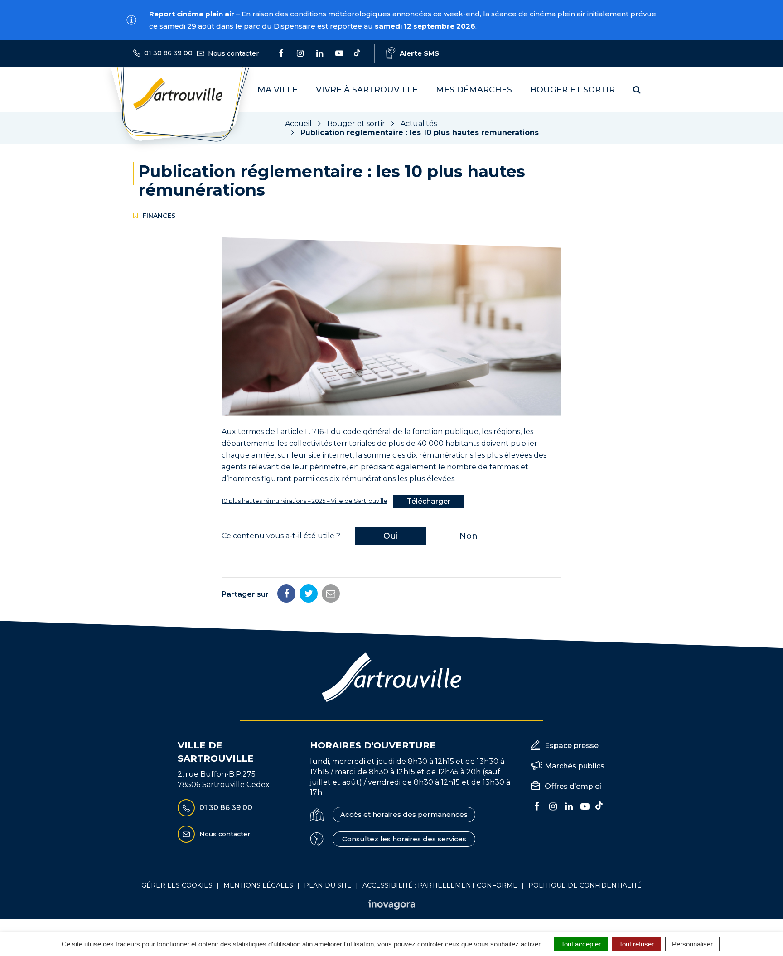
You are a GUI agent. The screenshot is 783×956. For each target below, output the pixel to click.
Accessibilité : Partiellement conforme (439, 885)
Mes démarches (474, 90)
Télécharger (428, 501)
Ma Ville (277, 90)
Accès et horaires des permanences (404, 814)
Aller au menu (28, 4)
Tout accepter (581, 944)
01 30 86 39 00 (225, 807)
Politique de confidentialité (585, 885)
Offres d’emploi (573, 786)
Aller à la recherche (165, 4)
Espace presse (572, 745)
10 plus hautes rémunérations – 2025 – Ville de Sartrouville (304, 500)
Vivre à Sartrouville (367, 90)
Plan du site (328, 885)
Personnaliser (692, 944)
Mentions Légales (258, 885)
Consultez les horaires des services (404, 839)
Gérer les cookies (177, 885)
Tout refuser (636, 944)
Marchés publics (574, 766)
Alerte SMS (419, 53)
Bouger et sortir (572, 90)
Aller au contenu (92, 4)
